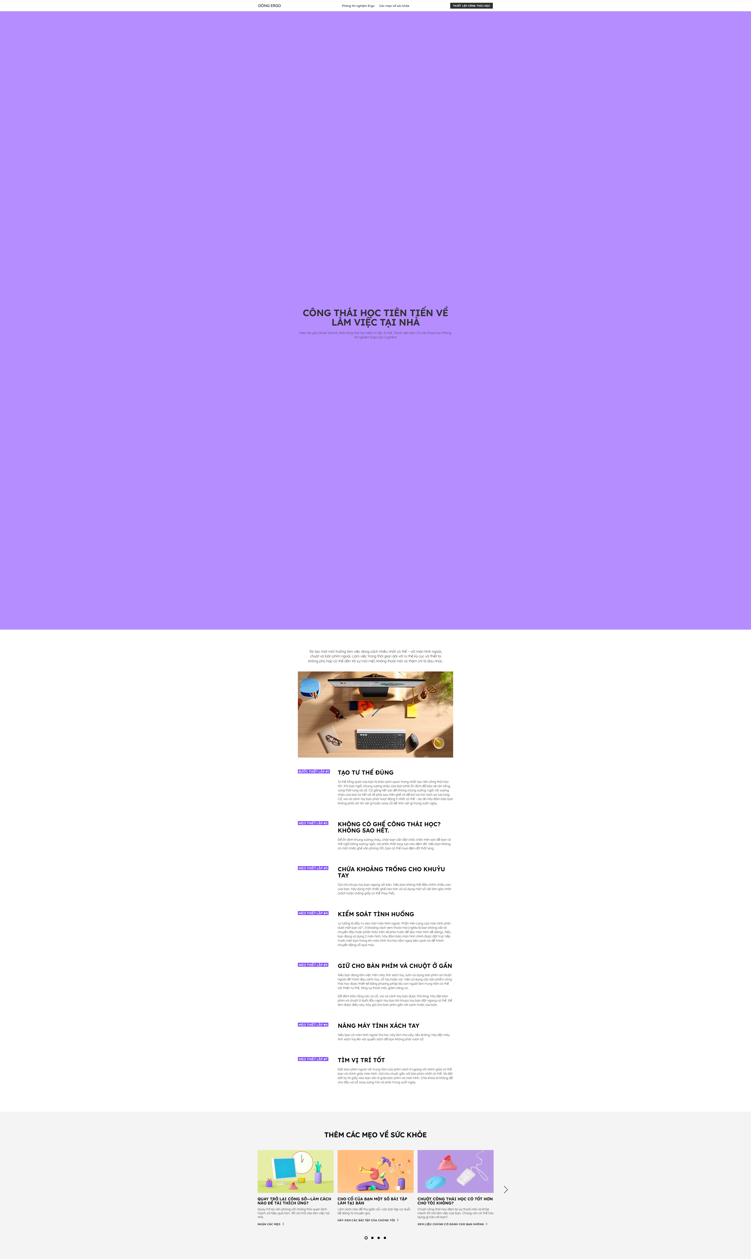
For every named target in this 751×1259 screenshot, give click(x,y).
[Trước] (245, 1190)
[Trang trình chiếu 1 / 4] (366, 1238)
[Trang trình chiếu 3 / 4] (379, 1238)
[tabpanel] (296, 1188)
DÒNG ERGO (269, 5)
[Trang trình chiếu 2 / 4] (372, 1238)
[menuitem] (358, 6)
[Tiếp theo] (505, 1190)
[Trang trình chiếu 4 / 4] (385, 1238)
